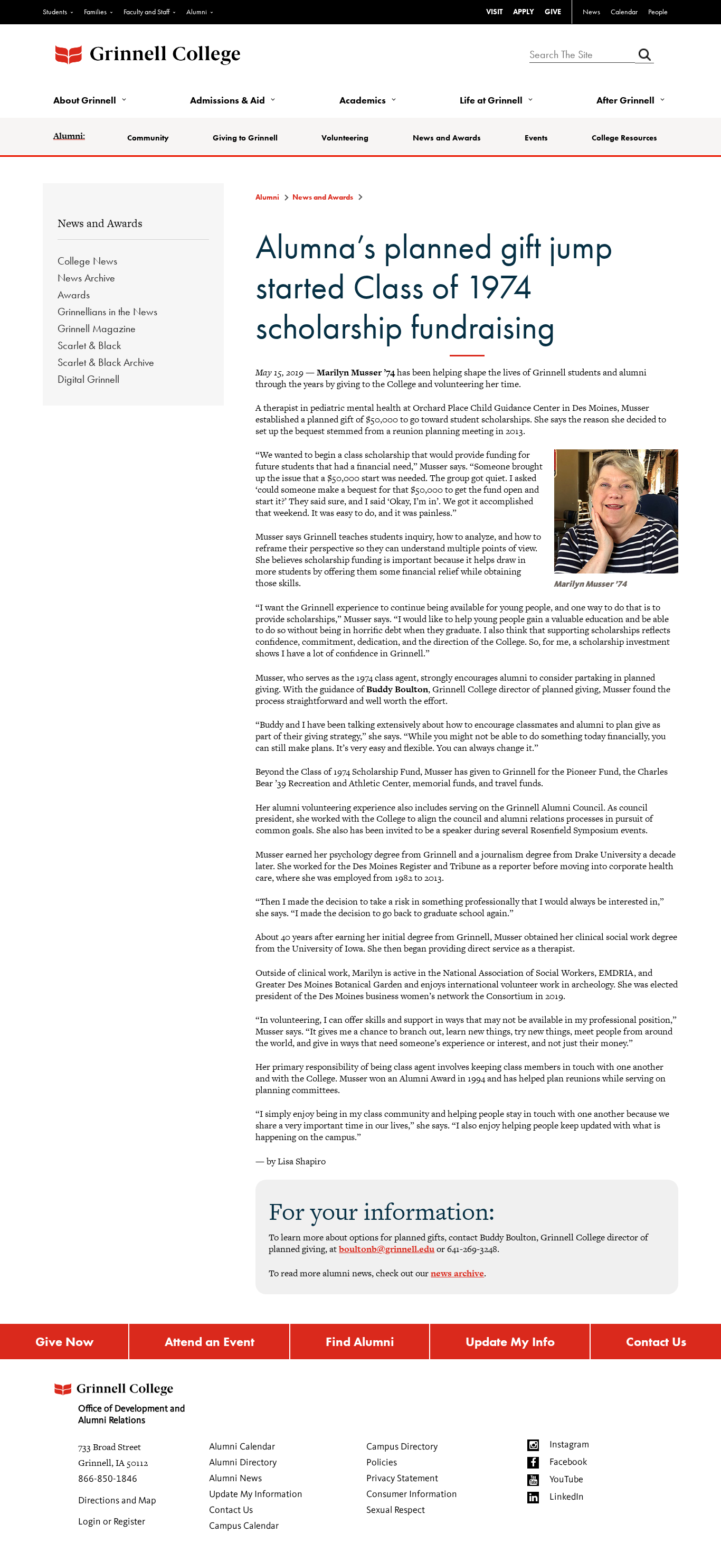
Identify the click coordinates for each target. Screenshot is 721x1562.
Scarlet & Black (89, 345)
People (658, 11)
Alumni (196, 11)
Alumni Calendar (242, 1447)
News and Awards (447, 138)
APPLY (523, 11)
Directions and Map (117, 1500)
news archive (457, 1273)
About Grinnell (84, 100)
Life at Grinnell (491, 100)
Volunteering (344, 138)
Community (148, 138)
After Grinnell (625, 100)
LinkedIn (566, 1497)
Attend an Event (209, 1341)
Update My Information (255, 1494)
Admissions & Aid (227, 100)
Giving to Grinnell (245, 138)
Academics (362, 100)
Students (55, 11)
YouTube (566, 1479)
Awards (74, 295)
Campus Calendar (244, 1526)
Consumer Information (411, 1494)
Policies (381, 1462)
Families (95, 11)
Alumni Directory (243, 1462)
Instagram (569, 1445)
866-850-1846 (107, 1479)
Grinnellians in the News (107, 311)
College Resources (624, 138)
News (591, 11)
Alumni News (235, 1478)
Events (536, 138)
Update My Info (510, 1341)
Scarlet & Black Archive (106, 362)
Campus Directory (402, 1447)
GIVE (553, 11)
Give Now (64, 1341)
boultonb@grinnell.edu (386, 1249)
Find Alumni (360, 1341)
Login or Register (111, 1522)
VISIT (494, 11)
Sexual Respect (395, 1510)
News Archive (86, 278)
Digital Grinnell (88, 379)
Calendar (624, 11)
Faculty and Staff (146, 11)
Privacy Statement (402, 1478)
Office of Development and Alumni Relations (131, 1414)
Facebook (568, 1462)
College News (87, 261)
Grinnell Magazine (97, 328)
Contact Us (656, 1341)
